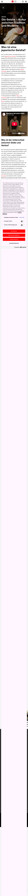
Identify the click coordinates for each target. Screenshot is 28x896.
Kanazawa (4, 97)
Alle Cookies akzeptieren (14, 235)
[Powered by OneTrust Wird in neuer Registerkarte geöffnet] (20, 248)
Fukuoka (3, 176)
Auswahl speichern (14, 239)
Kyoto (2, 101)
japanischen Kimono (10, 56)
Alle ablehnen (14, 231)
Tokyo (18, 96)
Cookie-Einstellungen (14, 243)
